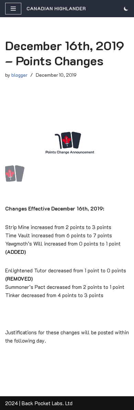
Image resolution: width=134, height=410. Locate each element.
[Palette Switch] (126, 8)
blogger (19, 75)
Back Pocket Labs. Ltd (47, 403)
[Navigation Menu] (13, 8)
